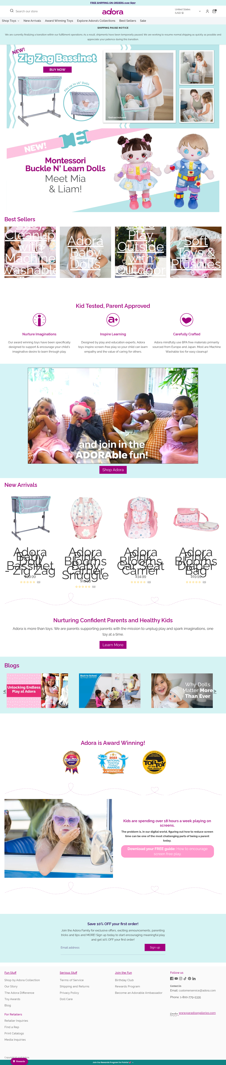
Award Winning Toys (59, 20)
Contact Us (175, 986)
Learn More (113, 645)
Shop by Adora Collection (22, 980)
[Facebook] (171, 978)
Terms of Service (72, 980)
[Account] (207, 11)
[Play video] (113, 421)
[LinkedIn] (194, 978)
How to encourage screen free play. (168, 851)
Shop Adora (113, 469)
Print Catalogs (14, 1033)
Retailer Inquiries (16, 1020)
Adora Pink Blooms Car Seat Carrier (140, 561)
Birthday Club (124, 980)
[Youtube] (176, 978)
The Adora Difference (19, 992)
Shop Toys (9, 20)
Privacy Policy (69, 992)
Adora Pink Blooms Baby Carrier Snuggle (85, 563)
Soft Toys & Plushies (196, 252)
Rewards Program (127, 986)
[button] (113, 1062)
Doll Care (66, 999)
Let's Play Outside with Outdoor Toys (140, 252)
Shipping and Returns (74, 986)
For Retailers (13, 1014)
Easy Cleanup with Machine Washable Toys (30, 252)
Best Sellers (127, 20)
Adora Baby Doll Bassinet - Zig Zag (30, 561)
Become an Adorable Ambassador (138, 992)
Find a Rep (11, 1027)
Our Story (11, 986)
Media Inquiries (15, 1039)
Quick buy (30, 538)
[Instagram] (180, 978)
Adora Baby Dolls (85, 252)
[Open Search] (11, 10)
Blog (7, 1005)
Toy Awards (12, 999)
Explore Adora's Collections (96, 20)
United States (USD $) (182, 11)
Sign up (155, 947)
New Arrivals (32, 20)
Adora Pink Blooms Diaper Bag (195, 561)
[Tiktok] (185, 978)
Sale (143, 20)
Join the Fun (123, 972)
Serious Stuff (68, 972)
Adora (26, 1057)
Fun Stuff (10, 972)
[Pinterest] (189, 978)
